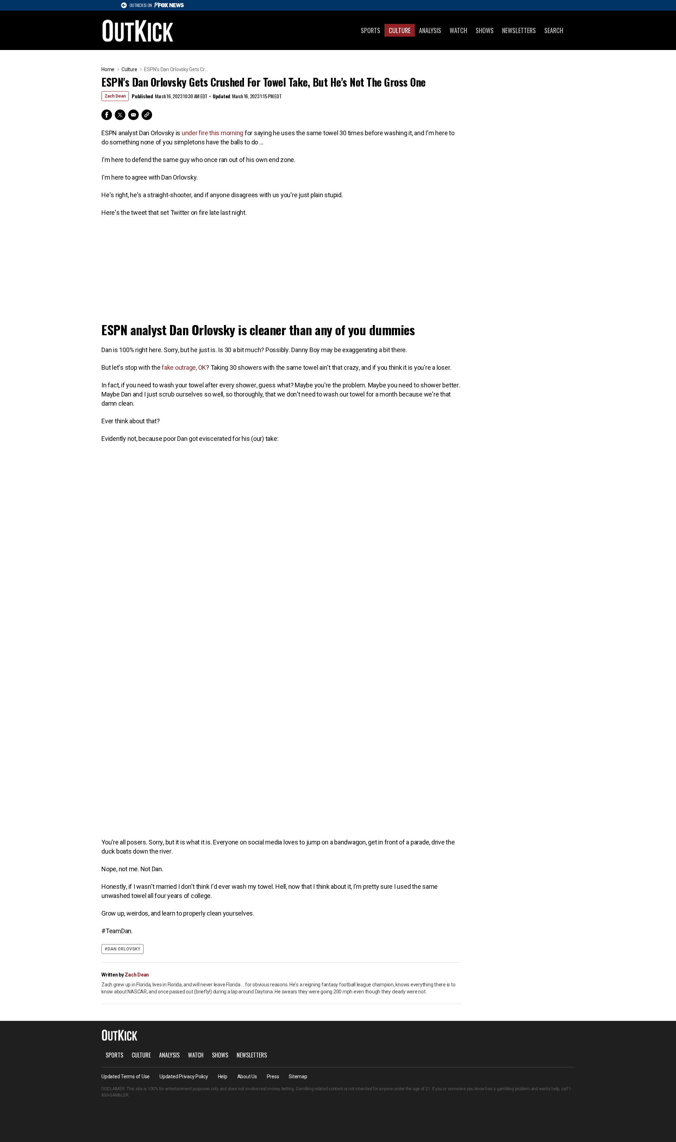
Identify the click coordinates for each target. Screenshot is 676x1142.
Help (222, 1076)
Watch (458, 30)
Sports (370, 30)
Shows (485, 30)
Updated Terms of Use (125, 1076)
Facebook (106, 115)
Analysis (430, 30)
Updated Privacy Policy (183, 1076)
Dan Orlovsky (123, 949)
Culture (400, 30)
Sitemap (298, 1076)
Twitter (120, 115)
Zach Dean (115, 96)
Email (133, 115)
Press (273, 1076)
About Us (247, 1076)
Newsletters (519, 30)
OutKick (138, 30)
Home (107, 69)
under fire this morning (212, 133)
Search (553, 30)
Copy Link (147, 115)
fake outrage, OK (184, 367)
